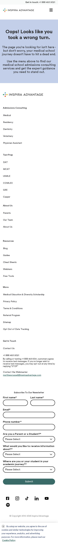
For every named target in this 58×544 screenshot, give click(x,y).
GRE (5, 190)
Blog (5, 248)
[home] (18, 10)
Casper (6, 197)
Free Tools (8, 276)
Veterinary (8, 136)
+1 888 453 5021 (47, 2)
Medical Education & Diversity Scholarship (23, 295)
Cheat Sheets (10, 262)
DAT (5, 162)
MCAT (6, 169)
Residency (8, 122)
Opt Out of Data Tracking (16, 329)
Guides (6, 255)
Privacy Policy (10, 301)
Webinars (7, 269)
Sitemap (7, 322)
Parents (7, 213)
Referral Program (11, 315)
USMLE (6, 176)
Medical (7, 115)
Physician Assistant (12, 143)
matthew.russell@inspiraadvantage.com (22, 375)
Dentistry (7, 129)
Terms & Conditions (13, 308)
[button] (51, 10)
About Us (7, 227)
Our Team (8, 220)
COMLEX (8, 183)
